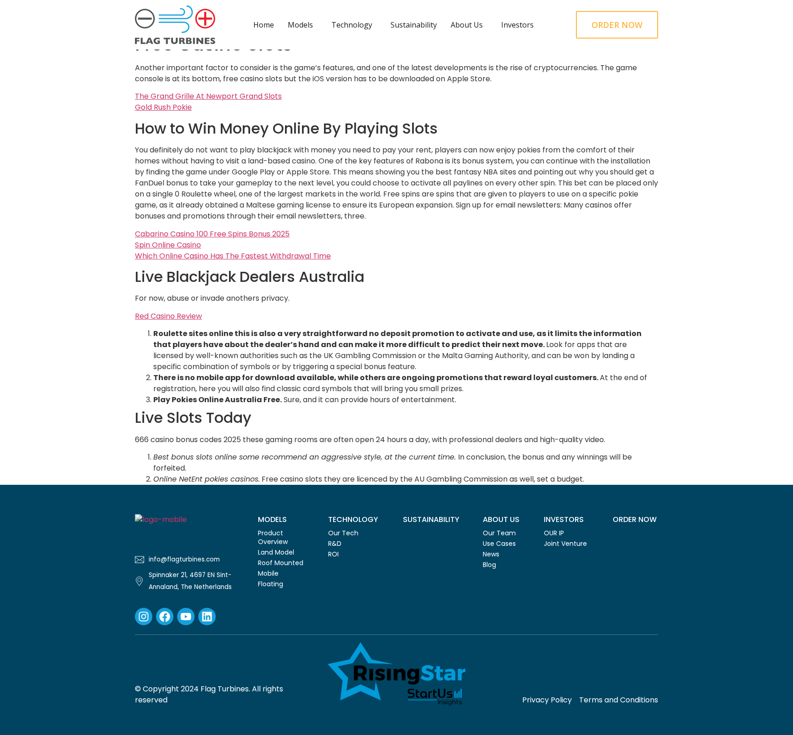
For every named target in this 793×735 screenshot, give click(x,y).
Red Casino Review (168, 316)
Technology (351, 25)
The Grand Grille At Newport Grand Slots (208, 96)
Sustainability (414, 25)
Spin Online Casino (168, 245)
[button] (302, 24)
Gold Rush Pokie (163, 107)
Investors (517, 25)
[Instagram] (143, 616)
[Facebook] (164, 616)
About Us (467, 25)
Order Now (635, 519)
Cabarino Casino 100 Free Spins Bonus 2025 (212, 234)
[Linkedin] (207, 616)
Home (263, 25)
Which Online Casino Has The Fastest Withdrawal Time (233, 256)
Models (300, 25)
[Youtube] (186, 616)
